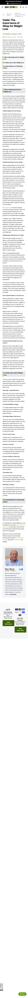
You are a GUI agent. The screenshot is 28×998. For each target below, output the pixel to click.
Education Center (9, 14)
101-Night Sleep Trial (15, 3)
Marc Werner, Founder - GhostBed (13, 37)
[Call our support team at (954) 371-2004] (23, 7)
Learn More (13, 594)
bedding (5, 541)
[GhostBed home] (11, 7)
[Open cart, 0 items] (26, 7)
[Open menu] (2, 7)
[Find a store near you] (20, 7)
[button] (1, 987)
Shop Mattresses (8, 623)
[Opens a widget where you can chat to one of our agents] (22, 994)
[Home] (3, 15)
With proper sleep (7, 207)
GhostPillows (16, 539)
